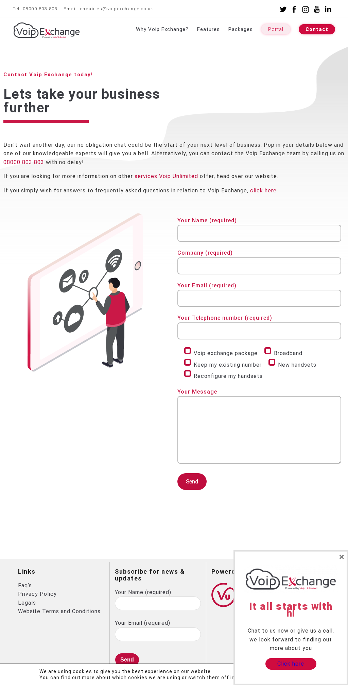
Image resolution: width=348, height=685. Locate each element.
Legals (27, 603)
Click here (290, 663)
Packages (240, 29)
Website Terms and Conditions (59, 611)
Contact (317, 29)
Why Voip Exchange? (162, 29)
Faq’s (25, 585)
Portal (275, 29)
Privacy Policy (37, 594)
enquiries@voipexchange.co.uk (117, 8)
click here (263, 190)
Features (208, 29)
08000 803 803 (41, 8)
